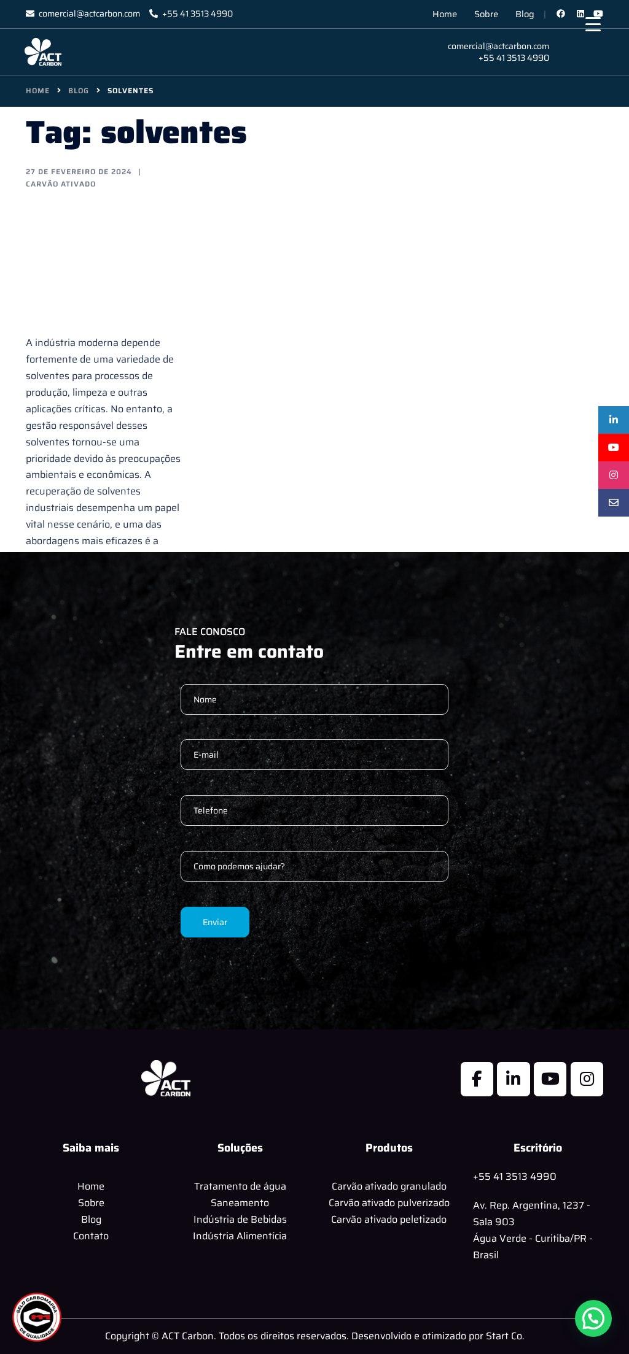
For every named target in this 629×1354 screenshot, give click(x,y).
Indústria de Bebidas (240, 1219)
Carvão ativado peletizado (389, 1219)
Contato (91, 1236)
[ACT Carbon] (43, 51)
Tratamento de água (240, 1186)
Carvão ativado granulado (389, 1186)
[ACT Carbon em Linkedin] (513, 1079)
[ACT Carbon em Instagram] (587, 1079)
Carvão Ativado (61, 184)
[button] (593, 1318)
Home (444, 14)
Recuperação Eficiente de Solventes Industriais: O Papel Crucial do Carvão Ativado (100, 261)
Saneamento (240, 1202)
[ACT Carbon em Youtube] (550, 1079)
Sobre (486, 14)
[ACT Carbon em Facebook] (477, 1079)
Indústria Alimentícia (240, 1236)
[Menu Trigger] (593, 24)
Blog (524, 14)
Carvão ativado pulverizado (389, 1202)
